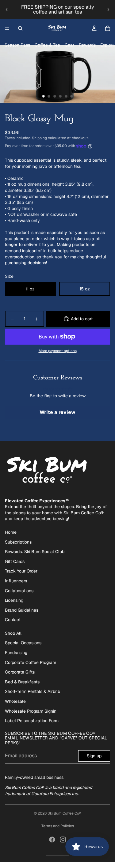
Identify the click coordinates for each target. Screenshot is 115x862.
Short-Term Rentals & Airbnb (32, 691)
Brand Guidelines (21, 610)
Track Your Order (21, 571)
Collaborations (19, 590)
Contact (13, 619)
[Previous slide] (6, 9)
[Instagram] (63, 839)
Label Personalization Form (32, 720)
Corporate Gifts (20, 672)
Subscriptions (18, 542)
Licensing (14, 600)
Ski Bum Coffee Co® (65, 813)
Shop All (13, 633)
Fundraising (16, 652)
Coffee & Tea (47, 45)
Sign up (94, 756)
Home (11, 532)
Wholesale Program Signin (30, 711)
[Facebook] (52, 839)
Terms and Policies (57, 826)
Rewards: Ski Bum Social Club (34, 551)
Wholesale (15, 701)
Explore (107, 45)
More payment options (58, 350)
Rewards (87, 45)
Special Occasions (23, 642)
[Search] (20, 28)
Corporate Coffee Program (30, 662)
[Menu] (7, 28)
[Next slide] (108, 9)
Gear (69, 45)
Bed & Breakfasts (22, 682)
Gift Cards (15, 561)
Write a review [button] (57, 412)
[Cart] (107, 28)
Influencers (16, 581)
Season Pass (17, 45)
